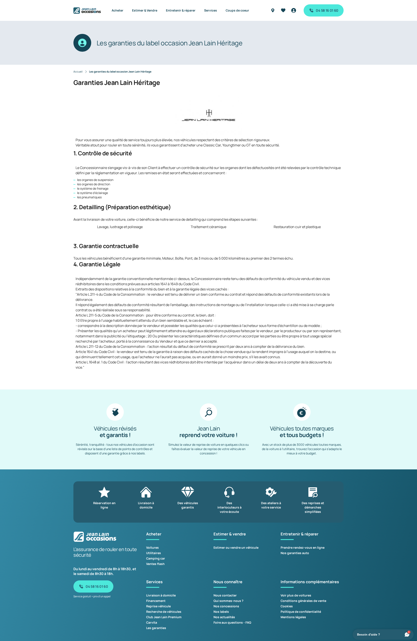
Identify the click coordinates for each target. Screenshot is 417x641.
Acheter (117, 10)
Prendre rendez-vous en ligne (302, 547)
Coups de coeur (237, 10)
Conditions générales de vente (303, 601)
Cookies (287, 606)
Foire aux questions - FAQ (232, 622)
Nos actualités (224, 617)
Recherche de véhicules (163, 612)
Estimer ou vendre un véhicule (235, 547)
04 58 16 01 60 (327, 10)
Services (210, 10)
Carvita (151, 622)
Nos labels (221, 612)
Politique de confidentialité (301, 612)
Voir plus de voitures (296, 595)
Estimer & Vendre (144, 10)
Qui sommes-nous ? (228, 601)
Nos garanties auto (295, 553)
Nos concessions (226, 606)
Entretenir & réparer (180, 10)
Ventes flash (155, 564)
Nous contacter (225, 595)
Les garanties (156, 628)
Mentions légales (293, 617)
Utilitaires (153, 553)
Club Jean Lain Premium (164, 617)
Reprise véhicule (158, 606)
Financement (155, 601)
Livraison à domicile (161, 595)
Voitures (152, 547)
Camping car (155, 558)
